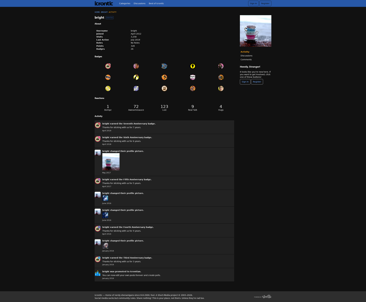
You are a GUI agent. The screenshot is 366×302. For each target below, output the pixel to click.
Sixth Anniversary (133, 137)
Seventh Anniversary (135, 124)
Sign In (253, 3)
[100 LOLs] (136, 66)
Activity (245, 52)
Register (265, 3)
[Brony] (136, 88)
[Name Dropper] (164, 88)
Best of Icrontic (156, 3)
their (123, 151)
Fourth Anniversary (134, 227)
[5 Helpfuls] (192, 66)
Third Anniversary (133, 258)
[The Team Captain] (136, 77)
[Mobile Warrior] (164, 66)
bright (105, 124)
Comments (246, 59)
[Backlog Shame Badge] (164, 77)
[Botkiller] (221, 77)
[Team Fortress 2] (192, 88)
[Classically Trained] (108, 77)
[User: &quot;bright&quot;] (98, 125)
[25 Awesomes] (221, 66)
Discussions (139, 3)
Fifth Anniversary (133, 179)
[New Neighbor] (108, 88)
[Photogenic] (221, 88)
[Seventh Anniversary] (108, 66)
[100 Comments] (192, 77)
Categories (124, 3)
